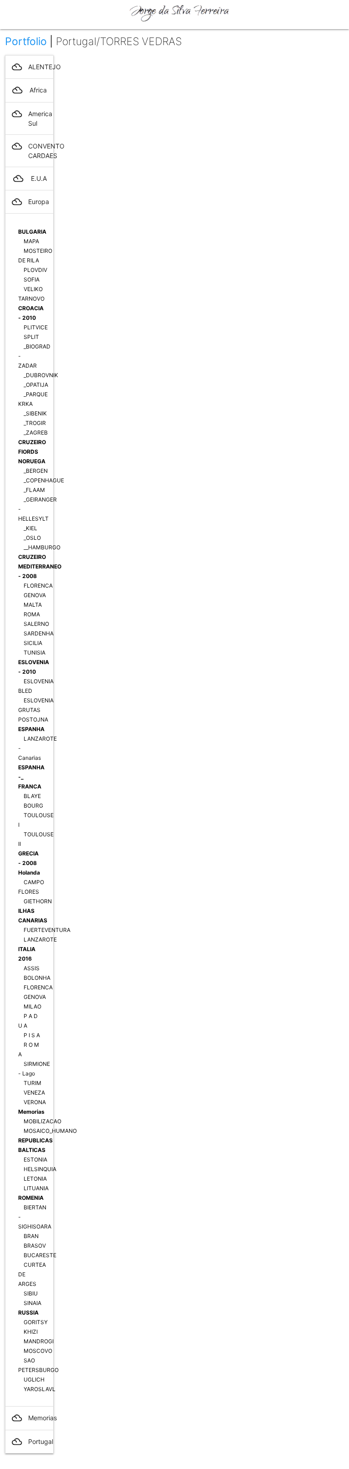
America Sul (32, 118)
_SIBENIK (35, 413)
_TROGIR (35, 423)
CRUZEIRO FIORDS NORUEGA (32, 452)
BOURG (33, 805)
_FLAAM (34, 489)
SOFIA (32, 279)
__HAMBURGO (42, 547)
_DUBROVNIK (41, 375)
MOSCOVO (38, 1350)
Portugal (32, 1442)
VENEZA (34, 1092)
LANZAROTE (40, 939)
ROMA (32, 614)
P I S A (32, 1035)
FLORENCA (38, 585)
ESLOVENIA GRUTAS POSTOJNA (36, 710)
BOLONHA (37, 977)
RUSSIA (28, 1312)
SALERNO (36, 623)
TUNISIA (34, 652)
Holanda (29, 872)
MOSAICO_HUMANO (50, 1130)
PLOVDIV (35, 269)
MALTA (33, 604)
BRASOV (35, 1245)
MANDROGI (39, 1341)
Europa (30, 202)
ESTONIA (35, 1159)
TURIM (32, 1083)
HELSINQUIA (40, 1169)
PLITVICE (36, 327)
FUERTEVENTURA (47, 929)
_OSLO (32, 537)
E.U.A (30, 179)
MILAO (32, 1006)
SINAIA (32, 1303)
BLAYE (32, 796)
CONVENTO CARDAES (32, 150)
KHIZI (31, 1331)
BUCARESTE (40, 1255)
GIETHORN (38, 901)
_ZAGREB (36, 432)
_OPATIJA (36, 384)
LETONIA (35, 1178)
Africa (29, 90)
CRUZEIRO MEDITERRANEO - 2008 (39, 566)
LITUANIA (36, 1188)
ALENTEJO (32, 67)
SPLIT (31, 336)
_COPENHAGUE (44, 480)
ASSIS (32, 968)
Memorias (31, 1111)
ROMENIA (31, 1197)
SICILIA (33, 643)
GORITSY (36, 1322)
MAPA (31, 241)
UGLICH (34, 1379)
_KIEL (30, 528)
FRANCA (29, 786)
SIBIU (31, 1293)
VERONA (35, 1102)
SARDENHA (39, 633)
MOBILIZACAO (42, 1121)
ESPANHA (31, 729)
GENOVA (35, 595)
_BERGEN (36, 470)
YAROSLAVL (39, 1389)
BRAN (31, 1236)
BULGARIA (32, 231)
